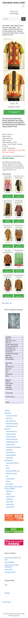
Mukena (8, 381)
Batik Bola (8, 355)
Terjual (7, 402)
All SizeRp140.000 (8, 221)
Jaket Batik (8, 387)
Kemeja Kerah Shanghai (12, 353)
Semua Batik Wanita (12, 463)
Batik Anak (8, 379)
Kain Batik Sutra (11, 421)
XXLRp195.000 (19, 221)
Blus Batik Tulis (10, 366)
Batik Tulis (8, 338)
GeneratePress (15, 615)
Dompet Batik (9, 392)
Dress (7, 370)
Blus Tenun (8, 368)
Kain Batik (8, 337)
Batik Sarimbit (9, 383)
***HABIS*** (14, 112)
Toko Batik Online (10, 572)
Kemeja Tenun (9, 351)
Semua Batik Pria (11, 431)
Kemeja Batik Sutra (11, 350)
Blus (7, 364)
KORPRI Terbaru (10, 396)
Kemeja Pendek (11, 434)
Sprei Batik (8, 385)
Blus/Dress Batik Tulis (12, 471)
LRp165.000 (8, 246)
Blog (6, 585)
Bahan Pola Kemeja (12, 423)
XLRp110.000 (8, 196)
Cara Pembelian (10, 562)
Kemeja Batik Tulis (10, 348)
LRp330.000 (19, 295)
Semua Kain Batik (11, 415)
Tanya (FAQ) (8, 569)
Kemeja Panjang (11, 436)
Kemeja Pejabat (10, 359)
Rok (7, 372)
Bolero (7, 376)
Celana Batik (9, 389)
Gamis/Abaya (9, 374)
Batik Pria (8, 342)
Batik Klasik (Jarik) (10, 340)
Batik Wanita (9, 363)
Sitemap (7, 593)
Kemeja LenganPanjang (12, 346)
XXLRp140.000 (19, 196)
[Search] (23, 19)
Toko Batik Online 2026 (13, 3)
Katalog (7, 410)
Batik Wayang (9, 357)
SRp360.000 (8, 270)
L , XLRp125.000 (19, 246)
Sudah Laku (8, 303)
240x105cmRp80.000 (19, 270)
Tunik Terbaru (6, 602)
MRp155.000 (8, 295)
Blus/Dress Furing (11, 473)
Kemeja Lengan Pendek (12, 344)
